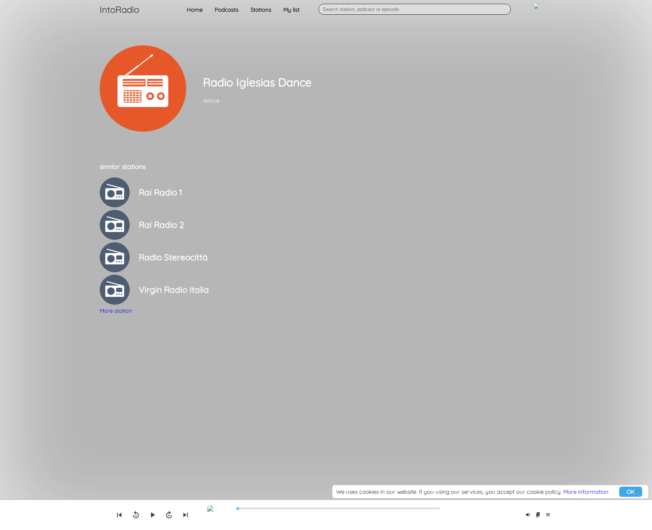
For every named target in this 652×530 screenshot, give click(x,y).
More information (586, 491)
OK (631, 491)
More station (116, 310)
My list (291, 9)
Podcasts (226, 9)
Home (195, 9)
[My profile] (537, 10)
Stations (261, 9)
